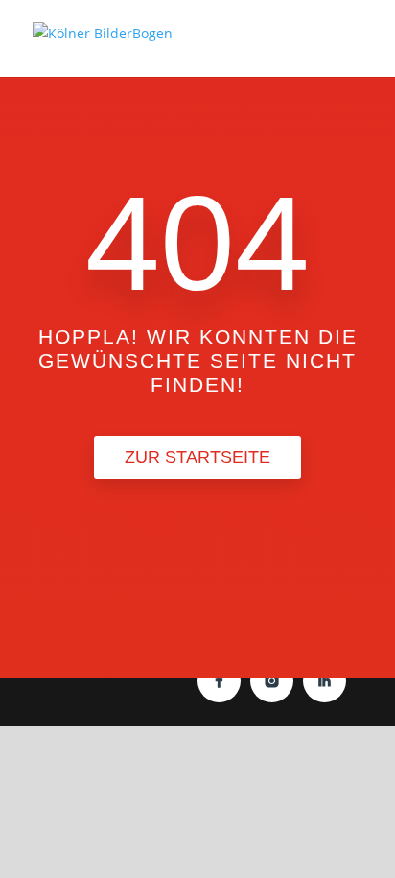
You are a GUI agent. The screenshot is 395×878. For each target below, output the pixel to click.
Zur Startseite (197, 456)
